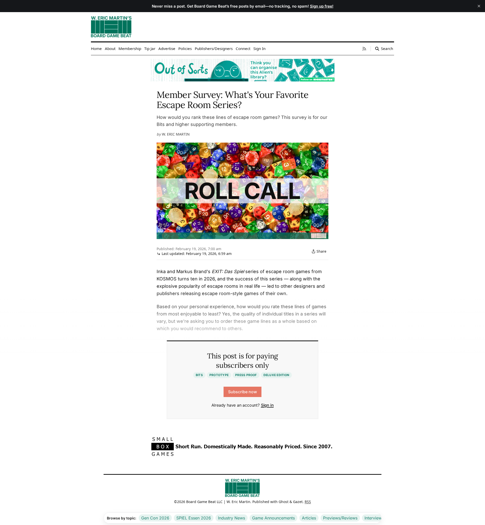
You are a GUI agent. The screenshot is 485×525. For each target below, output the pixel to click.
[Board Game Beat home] (242, 487)
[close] (479, 6)
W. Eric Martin (176, 134)
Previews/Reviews (340, 517)
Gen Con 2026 (155, 517)
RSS (308, 501)
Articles (309, 517)
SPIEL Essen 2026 (193, 517)
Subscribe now (242, 391)
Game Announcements (273, 517)
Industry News (231, 517)
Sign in (267, 405)
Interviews (374, 517)
